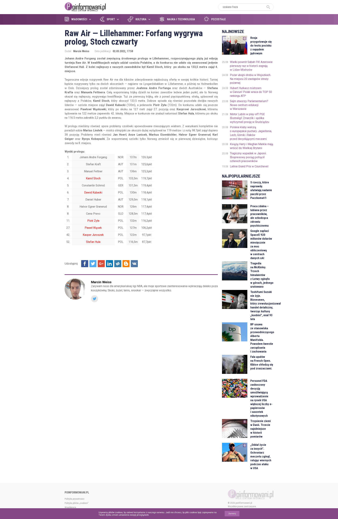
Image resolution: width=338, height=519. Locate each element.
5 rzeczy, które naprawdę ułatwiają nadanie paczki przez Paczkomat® (261, 190)
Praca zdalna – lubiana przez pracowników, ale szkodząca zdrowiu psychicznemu (259, 215)
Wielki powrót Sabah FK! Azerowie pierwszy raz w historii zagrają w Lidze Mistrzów (251, 65)
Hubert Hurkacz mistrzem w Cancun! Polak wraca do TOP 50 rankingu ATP (251, 92)
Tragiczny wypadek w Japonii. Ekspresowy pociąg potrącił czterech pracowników (248, 157)
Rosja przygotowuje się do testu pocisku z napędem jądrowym (261, 45)
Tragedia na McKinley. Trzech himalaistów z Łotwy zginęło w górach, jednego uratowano (261, 275)
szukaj (268, 7)
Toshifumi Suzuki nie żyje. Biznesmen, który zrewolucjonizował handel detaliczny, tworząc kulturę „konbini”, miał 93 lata (261, 305)
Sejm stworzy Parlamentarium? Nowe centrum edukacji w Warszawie (249, 105)
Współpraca (70, 507)
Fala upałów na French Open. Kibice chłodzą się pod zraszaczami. (261, 362)
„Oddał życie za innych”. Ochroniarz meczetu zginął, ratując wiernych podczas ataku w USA (260, 456)
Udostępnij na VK (134, 263)
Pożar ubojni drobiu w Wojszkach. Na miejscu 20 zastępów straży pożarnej (250, 78)
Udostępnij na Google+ (101, 263)
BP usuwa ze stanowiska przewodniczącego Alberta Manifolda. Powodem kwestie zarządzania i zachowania (261, 338)
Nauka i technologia (181, 19)
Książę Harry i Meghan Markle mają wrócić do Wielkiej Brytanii (251, 146)
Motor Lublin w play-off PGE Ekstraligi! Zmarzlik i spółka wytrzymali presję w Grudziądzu (249, 118)
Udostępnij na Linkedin (109, 263)
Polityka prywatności (74, 499)
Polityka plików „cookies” (76, 503)
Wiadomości (79, 19)
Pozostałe (218, 19)
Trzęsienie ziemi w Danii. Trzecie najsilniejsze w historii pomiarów (260, 428)
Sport (111, 19)
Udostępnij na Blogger (126, 263)
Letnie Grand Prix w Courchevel (249, 166)
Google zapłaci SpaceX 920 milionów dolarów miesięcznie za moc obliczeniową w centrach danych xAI (261, 244)
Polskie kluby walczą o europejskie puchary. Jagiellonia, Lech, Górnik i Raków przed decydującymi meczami (251, 133)
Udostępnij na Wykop (117, 263)
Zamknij (232, 513)
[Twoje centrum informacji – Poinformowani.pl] (85, 6)
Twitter (94, 298)
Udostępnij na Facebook (84, 263)
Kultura (141, 19)
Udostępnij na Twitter (92, 263)
